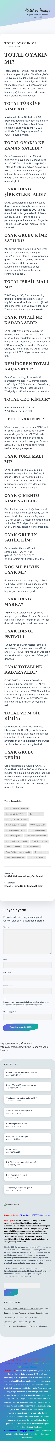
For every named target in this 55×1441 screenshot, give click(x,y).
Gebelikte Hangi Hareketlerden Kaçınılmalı (21, 1326)
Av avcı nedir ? (12, 1149)
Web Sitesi (7, 985)
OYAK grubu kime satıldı (16, 825)
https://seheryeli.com (37, 1046)
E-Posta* (7, 972)
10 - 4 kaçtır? (9, 1012)
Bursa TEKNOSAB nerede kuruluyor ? (21, 1085)
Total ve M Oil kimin (36, 857)
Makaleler (16, 801)
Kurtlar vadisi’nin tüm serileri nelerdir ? (22, 1072)
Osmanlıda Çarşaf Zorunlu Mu (16, 1317)
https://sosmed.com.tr (12, 1046)
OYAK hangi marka (37, 830)
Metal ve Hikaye (37, 11)
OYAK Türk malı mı (39, 841)
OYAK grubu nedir (37, 825)
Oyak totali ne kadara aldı (16, 841)
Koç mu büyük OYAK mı (15, 814)
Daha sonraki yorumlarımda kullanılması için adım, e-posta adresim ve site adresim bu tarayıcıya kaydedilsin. (27, 1003)
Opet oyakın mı (36, 814)
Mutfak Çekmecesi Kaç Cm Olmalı (23, 876)
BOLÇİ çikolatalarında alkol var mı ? (21, 1162)
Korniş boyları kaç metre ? (17, 1123)
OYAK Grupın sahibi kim (15, 830)
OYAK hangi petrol (13, 836)
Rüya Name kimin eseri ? (16, 1175)
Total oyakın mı (41, 852)
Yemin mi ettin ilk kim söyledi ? (19, 1111)
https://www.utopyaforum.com (17, 1043)
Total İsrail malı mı (31, 847)
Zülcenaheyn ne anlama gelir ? (19, 1188)
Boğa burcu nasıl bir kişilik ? (17, 1136)
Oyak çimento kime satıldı (16, 819)
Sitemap (4, 1050)
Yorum (6, 927)
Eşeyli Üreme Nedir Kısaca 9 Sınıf (23, 885)
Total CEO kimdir (13, 847)
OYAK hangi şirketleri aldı (36, 836)
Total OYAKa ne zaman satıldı (18, 852)
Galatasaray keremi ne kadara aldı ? (21, 1098)
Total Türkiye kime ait (15, 857)
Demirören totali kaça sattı (17, 808)
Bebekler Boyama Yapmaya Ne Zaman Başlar (22, 1308)
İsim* (5, 960)
